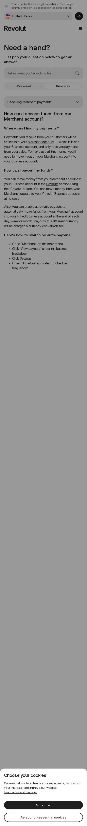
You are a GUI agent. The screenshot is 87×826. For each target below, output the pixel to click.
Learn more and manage (20, 792)
